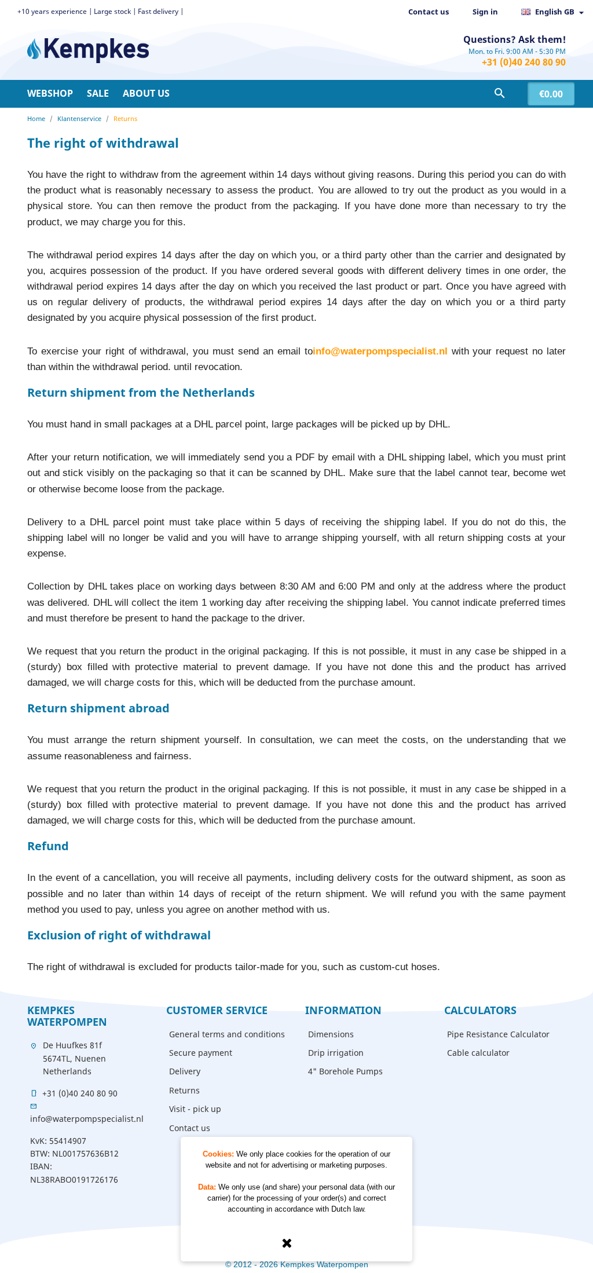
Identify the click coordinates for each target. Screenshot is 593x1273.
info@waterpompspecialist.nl (87, 1118)
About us (146, 93)
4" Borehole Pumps (345, 1071)
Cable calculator (478, 1052)
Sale (98, 93)
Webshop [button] (50, 93)
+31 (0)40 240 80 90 (524, 62)
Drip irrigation (336, 1052)
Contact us (428, 11)
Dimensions (331, 1034)
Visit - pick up (195, 1108)
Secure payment (200, 1052)
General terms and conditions (227, 1034)
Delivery (184, 1071)
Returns (184, 1090)
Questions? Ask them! (514, 39)
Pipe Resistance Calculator (498, 1034)
